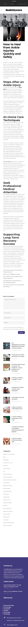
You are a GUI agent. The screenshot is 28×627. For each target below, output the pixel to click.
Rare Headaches (7, 508)
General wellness (7, 161)
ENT (4, 471)
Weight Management (8, 522)
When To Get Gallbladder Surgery (11, 274)
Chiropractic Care (7, 463)
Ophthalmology (7, 491)
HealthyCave (8, 569)
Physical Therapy (7, 502)
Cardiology (6, 460)
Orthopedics (6, 497)
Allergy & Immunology (8, 454)
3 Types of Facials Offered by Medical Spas (17, 440)
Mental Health (6, 488)
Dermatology (6, 468)
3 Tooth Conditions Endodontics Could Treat (17, 418)
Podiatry (6, 59)
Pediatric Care (6, 500)
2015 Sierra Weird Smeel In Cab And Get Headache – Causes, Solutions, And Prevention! (18, 368)
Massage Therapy (7, 485)
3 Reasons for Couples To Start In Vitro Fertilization (18, 389)
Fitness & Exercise (7, 474)
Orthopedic (6, 494)
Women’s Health (7, 525)
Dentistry (5, 465)
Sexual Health (6, 514)
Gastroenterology (7, 477)
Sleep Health (6, 517)
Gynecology (6, 482)
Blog (4, 457)
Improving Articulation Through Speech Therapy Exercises (12, 585)
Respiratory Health (7, 511)
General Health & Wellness (10, 480)
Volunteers (6, 520)
